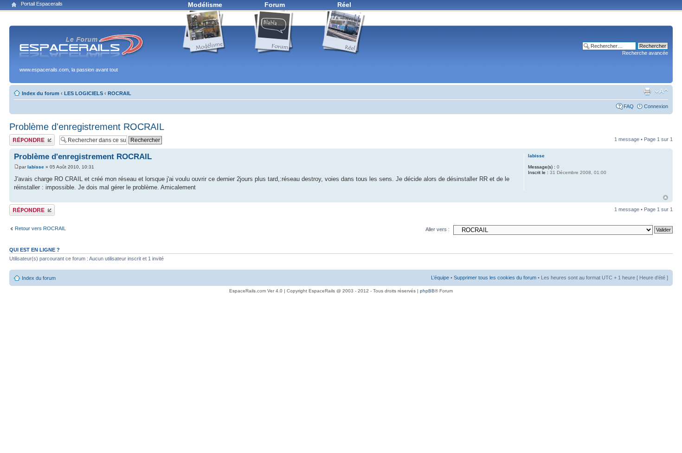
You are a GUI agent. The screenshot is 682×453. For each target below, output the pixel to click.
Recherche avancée (645, 53)
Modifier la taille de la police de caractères (661, 91)
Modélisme (205, 4)
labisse (35, 166)
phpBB (427, 290)
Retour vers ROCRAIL (40, 228)
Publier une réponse (31, 137)
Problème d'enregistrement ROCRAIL (86, 127)
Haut (665, 197)
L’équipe (440, 277)
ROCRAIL (119, 93)
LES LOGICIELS (83, 93)
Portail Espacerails (42, 3)
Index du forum (40, 93)
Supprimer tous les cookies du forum (495, 277)
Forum (274, 4)
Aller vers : (437, 229)
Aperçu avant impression (647, 91)
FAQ (629, 106)
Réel (344, 4)
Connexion (656, 106)
